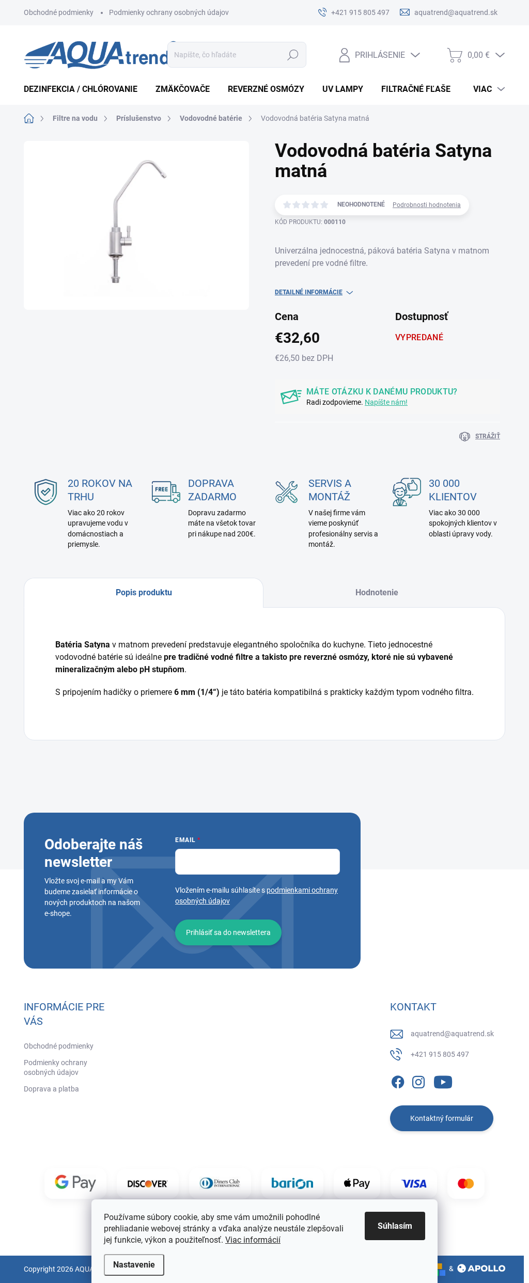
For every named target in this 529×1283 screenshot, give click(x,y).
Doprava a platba (51, 1089)
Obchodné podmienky (59, 12)
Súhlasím (395, 1226)
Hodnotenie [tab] (376, 592)
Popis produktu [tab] (144, 592)
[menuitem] (84, 89)
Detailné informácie (309, 292)
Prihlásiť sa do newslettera (228, 932)
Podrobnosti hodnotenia (427, 205)
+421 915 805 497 (440, 1054)
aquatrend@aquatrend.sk (452, 1033)
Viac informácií (253, 1240)
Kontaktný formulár (441, 1118)
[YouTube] (443, 1080)
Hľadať (293, 55)
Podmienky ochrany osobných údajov (169, 12)
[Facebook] (398, 1080)
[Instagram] (418, 1080)
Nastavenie (134, 1265)
